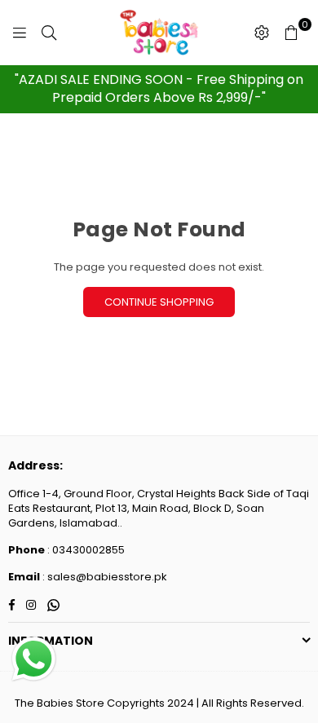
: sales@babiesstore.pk (103, 576)
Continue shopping (159, 302)
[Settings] (261, 32)
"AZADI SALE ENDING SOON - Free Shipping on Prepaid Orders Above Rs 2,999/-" (159, 88)
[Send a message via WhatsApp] (34, 659)
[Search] (49, 32)
